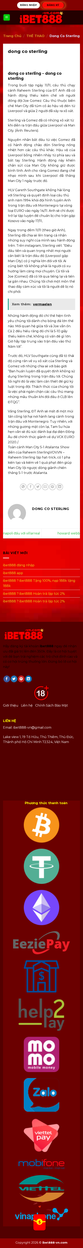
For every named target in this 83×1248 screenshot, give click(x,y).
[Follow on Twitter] (14, 678)
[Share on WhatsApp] (23, 487)
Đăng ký (53, 5)
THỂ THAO (35, 36)
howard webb (68, 533)
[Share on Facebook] (30, 487)
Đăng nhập (28, 5)
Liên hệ (27, 705)
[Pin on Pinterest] (52, 487)
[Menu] (6, 17)
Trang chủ (12, 36)
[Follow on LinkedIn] (28, 678)
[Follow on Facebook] (6, 678)
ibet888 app (13, 573)
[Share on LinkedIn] (59, 487)
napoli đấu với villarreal (21, 533)
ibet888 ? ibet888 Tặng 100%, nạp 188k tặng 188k (39, 583)
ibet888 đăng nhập (18, 565)
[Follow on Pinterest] (21, 678)
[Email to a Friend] (45, 487)
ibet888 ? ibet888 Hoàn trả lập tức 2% (34, 593)
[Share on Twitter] (37, 487)
